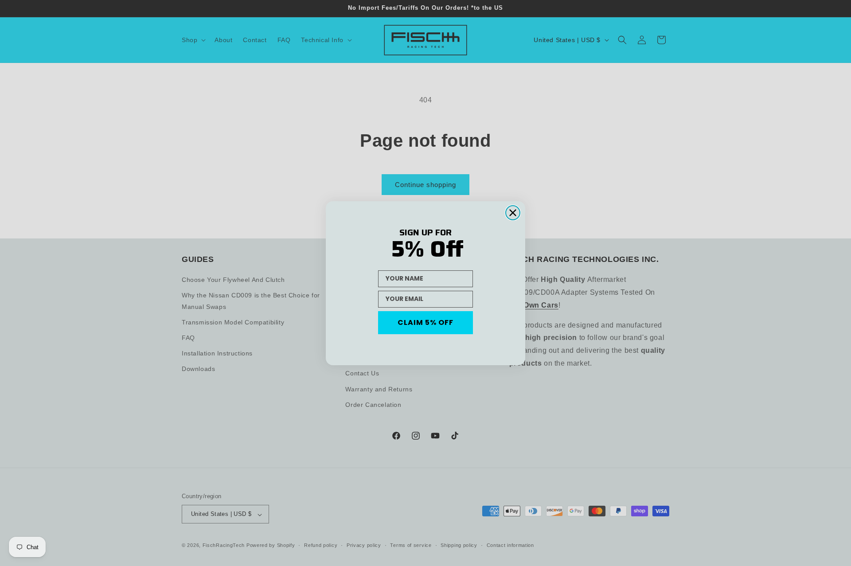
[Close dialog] (513, 213)
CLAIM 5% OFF (425, 322)
